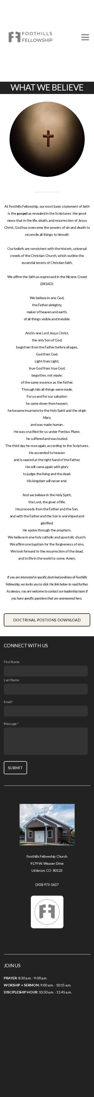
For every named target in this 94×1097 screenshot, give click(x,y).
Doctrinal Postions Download (47, 620)
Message (10, 724)
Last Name (11, 680)
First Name (12, 662)
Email (8, 702)
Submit (15, 767)
